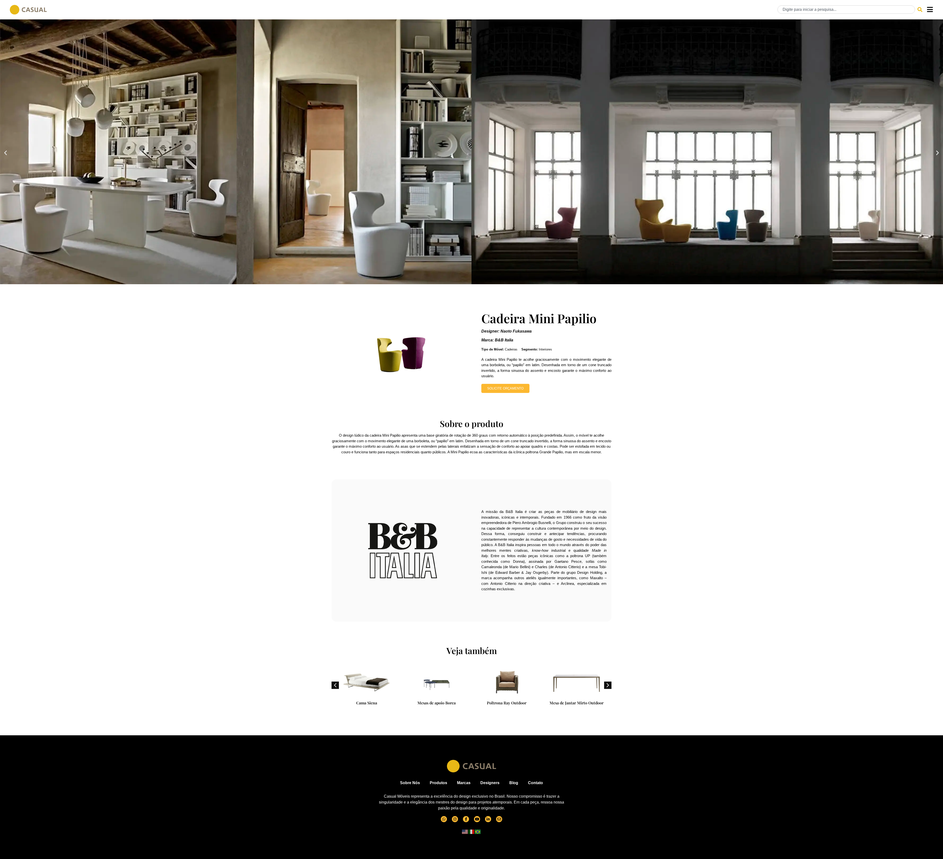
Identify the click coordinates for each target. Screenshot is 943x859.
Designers (489, 783)
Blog (513, 783)
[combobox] (846, 9)
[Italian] (471, 831)
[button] (5, 152)
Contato (535, 783)
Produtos (438, 783)
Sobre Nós (410, 783)
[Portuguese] (478, 831)
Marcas (464, 783)
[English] (465, 831)
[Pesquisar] (920, 9)
